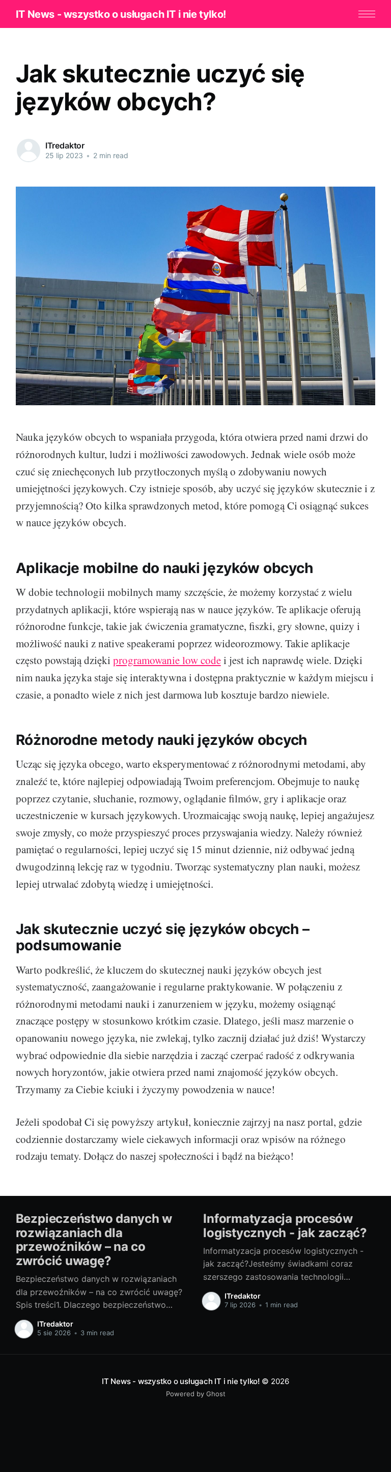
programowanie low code (167, 660)
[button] (366, 14)
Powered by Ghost (196, 1394)
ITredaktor (65, 145)
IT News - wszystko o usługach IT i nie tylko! (121, 14)
